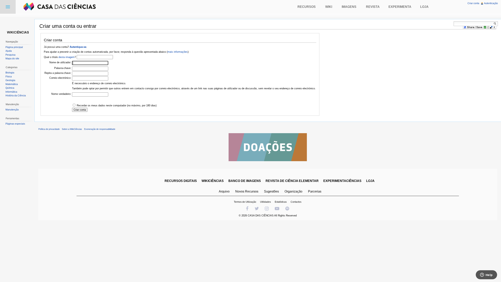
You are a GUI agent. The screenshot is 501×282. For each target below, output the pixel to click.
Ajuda (8, 51)
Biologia (9, 72)
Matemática (11, 84)
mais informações (178, 51)
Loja (424, 6)
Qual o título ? (60, 57)
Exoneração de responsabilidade (99, 129)
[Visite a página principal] (17, 31)
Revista (373, 6)
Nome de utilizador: (60, 62)
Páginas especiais (15, 123)
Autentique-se (78, 46)
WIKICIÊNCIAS (213, 181)
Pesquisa (10, 54)
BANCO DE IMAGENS (244, 181)
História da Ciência (15, 95)
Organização (293, 191)
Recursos (306, 6)
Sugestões (271, 191)
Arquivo (224, 191)
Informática (11, 91)
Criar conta (473, 3)
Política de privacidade (49, 129)
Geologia (10, 80)
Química (9, 88)
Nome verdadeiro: (61, 93)
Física (8, 76)
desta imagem (67, 57)
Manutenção (12, 109)
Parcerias (314, 191)
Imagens (349, 6)
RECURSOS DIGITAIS (181, 181)
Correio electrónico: (60, 77)
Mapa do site (12, 58)
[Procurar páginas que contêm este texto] (495, 23)
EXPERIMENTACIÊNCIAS (342, 181)
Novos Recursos (246, 191)
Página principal (14, 47)
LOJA (370, 181)
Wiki (328, 6)
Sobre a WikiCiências (72, 129)
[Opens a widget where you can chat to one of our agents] (486, 275)
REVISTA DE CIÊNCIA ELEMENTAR (292, 181)
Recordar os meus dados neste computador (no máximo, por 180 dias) (117, 105)
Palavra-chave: (62, 68)
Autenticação (491, 3)
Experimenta (399, 6)
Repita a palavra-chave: (57, 72)
